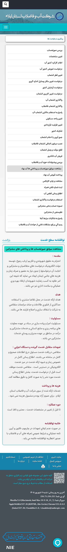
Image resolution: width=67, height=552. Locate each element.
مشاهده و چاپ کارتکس (52, 181)
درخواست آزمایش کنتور (52, 87)
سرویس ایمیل (55, 461)
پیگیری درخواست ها (55, 39)
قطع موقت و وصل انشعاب (51, 150)
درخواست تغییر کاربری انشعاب (49, 94)
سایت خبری (56, 457)
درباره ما (21, 461)
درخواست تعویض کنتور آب (51, 69)
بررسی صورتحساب (54, 50)
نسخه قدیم (10, 457)
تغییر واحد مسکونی (54, 119)
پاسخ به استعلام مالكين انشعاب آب (47, 112)
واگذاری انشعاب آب (54, 100)
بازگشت (6, 240)
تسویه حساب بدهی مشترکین (50, 206)
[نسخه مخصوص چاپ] (43, 465)
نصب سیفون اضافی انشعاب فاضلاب (47, 144)
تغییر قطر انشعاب (54, 75)
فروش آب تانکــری (55, 156)
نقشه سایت (37, 461)
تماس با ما (57, 466)
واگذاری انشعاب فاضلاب (52, 106)
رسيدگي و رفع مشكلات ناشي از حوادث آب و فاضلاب (40, 224)
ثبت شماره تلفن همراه (53, 187)
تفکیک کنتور (57, 131)
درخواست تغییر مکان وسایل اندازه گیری (45, 81)
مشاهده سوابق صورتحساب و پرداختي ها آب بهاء (41, 169)
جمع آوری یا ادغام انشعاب (51, 137)
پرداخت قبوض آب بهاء (52, 175)
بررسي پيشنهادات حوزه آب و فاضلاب (47, 162)
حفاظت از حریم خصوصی (33, 457)
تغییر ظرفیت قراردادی (53, 125)
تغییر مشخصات (55, 56)
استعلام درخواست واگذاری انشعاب (47, 200)
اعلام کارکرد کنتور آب (53, 63)
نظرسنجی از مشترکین (53, 212)
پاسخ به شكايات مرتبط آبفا (51, 218)
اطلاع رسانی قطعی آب (53, 193)
